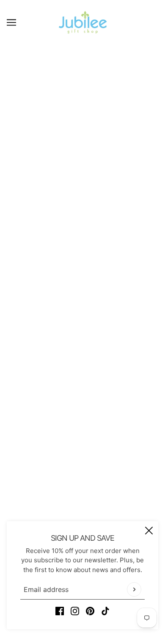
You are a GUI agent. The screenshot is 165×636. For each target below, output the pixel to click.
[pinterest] (90, 611)
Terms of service (83, 517)
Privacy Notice (82, 465)
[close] (149, 530)
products (101, 152)
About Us (82, 413)
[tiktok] (105, 611)
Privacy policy (82, 504)
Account (82, 478)
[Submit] (134, 589)
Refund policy (82, 491)
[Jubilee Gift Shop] (83, 22)
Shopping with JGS (82, 452)
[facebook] (59, 611)
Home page (93, 142)
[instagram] (75, 611)
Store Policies (83, 439)
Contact (82, 427)
